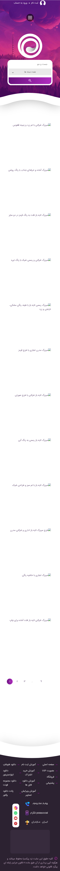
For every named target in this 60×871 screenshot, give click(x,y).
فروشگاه (50, 777)
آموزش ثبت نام (29, 765)
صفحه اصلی (48, 765)
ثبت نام (34, 3)
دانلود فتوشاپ (9, 765)
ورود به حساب (20, 3)
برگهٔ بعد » (49, 681)
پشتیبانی (50, 783)
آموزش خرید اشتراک (28, 773)
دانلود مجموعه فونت (9, 783)
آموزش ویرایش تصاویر (28, 793)
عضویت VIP (48, 771)
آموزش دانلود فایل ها (28, 783)
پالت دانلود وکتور (8, 793)
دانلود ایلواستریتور (8, 773)
